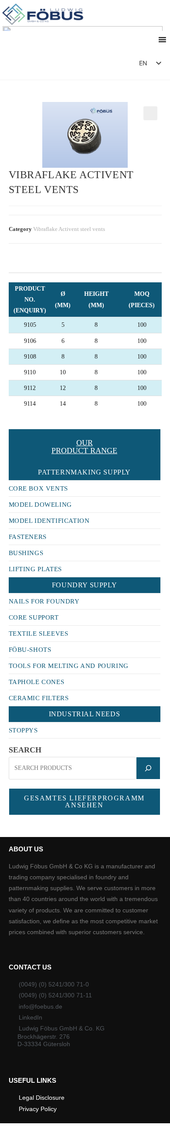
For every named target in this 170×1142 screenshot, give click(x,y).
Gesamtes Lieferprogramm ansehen (84, 801)
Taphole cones (37, 681)
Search (25, 750)
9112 (14, 388)
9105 (15, 325)
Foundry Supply (84, 585)
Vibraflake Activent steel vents (69, 229)
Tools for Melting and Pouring (69, 665)
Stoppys (23, 730)
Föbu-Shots (30, 649)
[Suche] (148, 768)
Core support (34, 617)
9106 (15, 341)
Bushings (26, 552)
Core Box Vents (38, 488)
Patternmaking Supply (84, 472)
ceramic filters (39, 698)
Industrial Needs (84, 714)
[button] (107, 65)
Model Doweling (40, 504)
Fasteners (28, 536)
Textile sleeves (38, 633)
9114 (14, 403)
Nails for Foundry (44, 601)
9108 (15, 356)
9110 (14, 372)
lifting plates (35, 569)
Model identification (49, 520)
